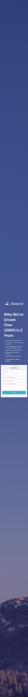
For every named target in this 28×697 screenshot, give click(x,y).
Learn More (14, 392)
